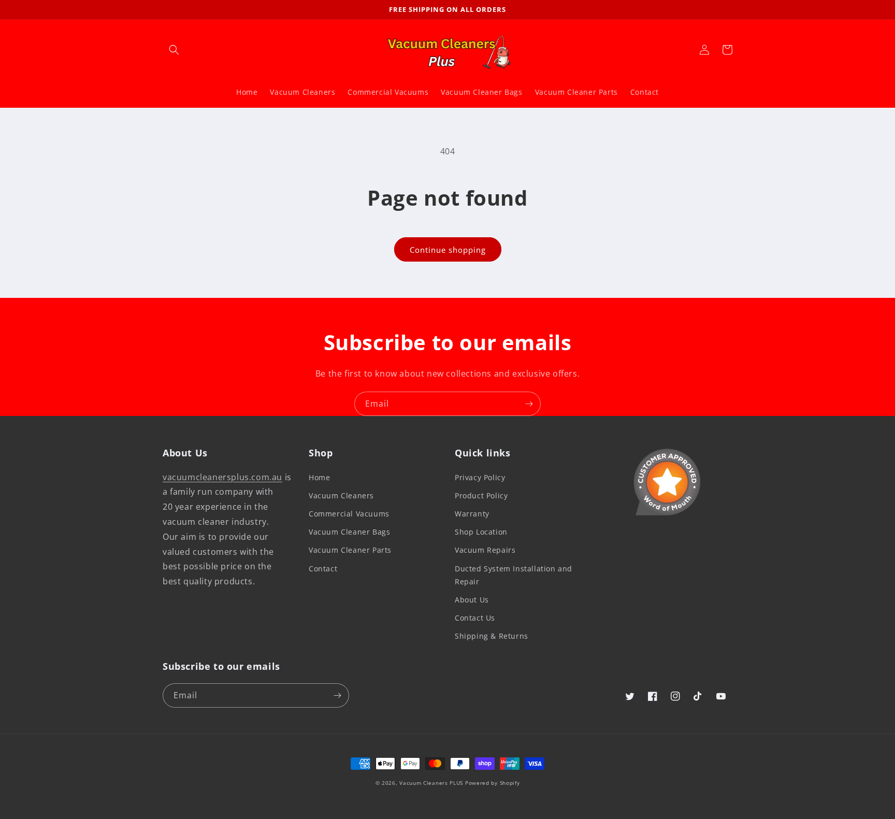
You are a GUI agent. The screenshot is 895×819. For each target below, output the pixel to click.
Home (319, 477)
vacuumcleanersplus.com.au (222, 477)
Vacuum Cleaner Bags (349, 532)
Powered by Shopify (492, 782)
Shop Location (481, 532)
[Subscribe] (528, 404)
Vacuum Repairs (485, 550)
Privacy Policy (480, 477)
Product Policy (481, 495)
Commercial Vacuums (349, 514)
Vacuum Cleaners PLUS (431, 782)
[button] (174, 49)
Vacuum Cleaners (341, 495)
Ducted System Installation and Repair (513, 575)
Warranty (472, 514)
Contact (323, 568)
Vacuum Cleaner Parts (350, 550)
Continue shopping (448, 250)
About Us (472, 600)
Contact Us (475, 618)
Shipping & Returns (491, 636)
